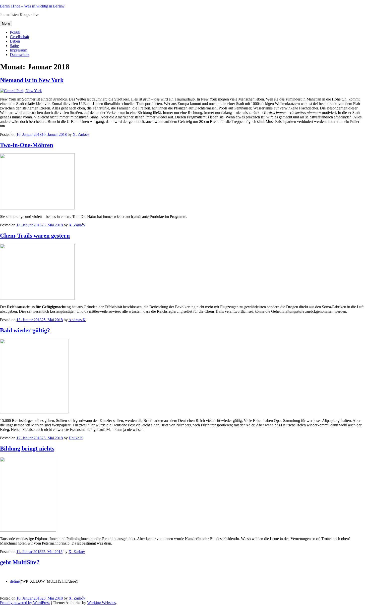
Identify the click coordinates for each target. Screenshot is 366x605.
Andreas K (77, 320)
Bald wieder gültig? (25, 330)
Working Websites (101, 603)
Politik (15, 32)
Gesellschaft (19, 37)
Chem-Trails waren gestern (35, 235)
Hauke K (76, 438)
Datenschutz (19, 54)
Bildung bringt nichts (27, 448)
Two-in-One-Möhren (26, 145)
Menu (6, 23)
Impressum (18, 50)
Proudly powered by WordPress (25, 603)
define (15, 581)
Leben (15, 41)
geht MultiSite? (20, 562)
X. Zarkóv (81, 134)
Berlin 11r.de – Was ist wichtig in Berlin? (32, 6)
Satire (14, 46)
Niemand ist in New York (31, 80)
